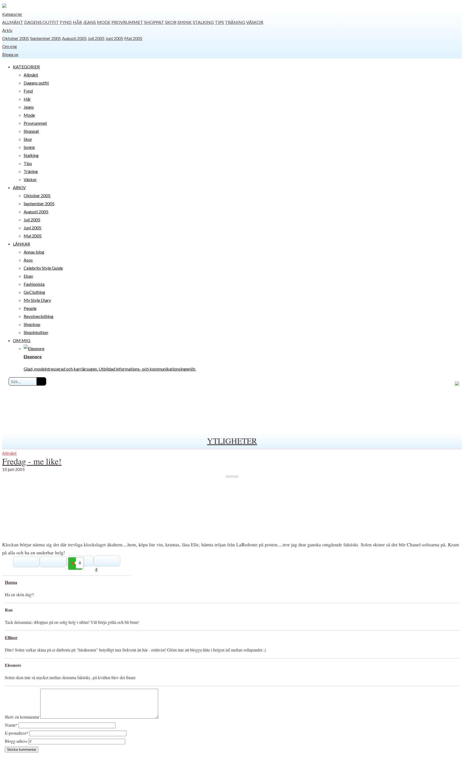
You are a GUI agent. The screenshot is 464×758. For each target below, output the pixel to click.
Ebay (28, 276)
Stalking (203, 22)
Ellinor (11, 637)
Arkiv (7, 30)
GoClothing (34, 292)
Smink (184, 22)
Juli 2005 (96, 38)
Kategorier (12, 14)
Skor (170, 22)
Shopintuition (36, 332)
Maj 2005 (133, 38)
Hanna (11, 582)
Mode (103, 22)
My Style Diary (37, 300)
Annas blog (34, 251)
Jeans (89, 22)
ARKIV (19, 187)
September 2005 (45, 38)
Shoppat (154, 22)
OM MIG (21, 340)
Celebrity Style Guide (43, 267)
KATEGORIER (26, 66)
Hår (77, 22)
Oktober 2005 (15, 38)
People (30, 308)
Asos (28, 259)
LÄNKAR (21, 243)
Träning (235, 22)
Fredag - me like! (31, 461)
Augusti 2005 (74, 38)
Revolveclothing (38, 316)
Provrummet (127, 22)
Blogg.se (10, 54)
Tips (219, 22)
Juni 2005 (114, 38)
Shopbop (32, 324)
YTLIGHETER (232, 440)
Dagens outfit (41, 22)
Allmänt (12, 22)
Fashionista (34, 284)
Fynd (66, 22)
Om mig (9, 46)
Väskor (254, 22)
